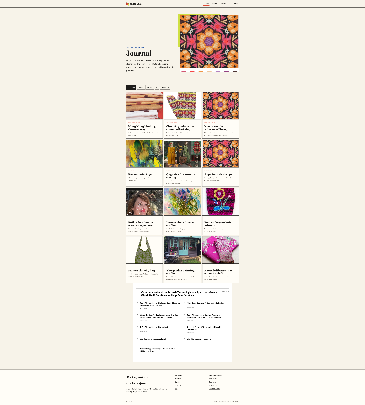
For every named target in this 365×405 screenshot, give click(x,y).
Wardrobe (165, 87)
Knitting (223, 3)
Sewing (214, 3)
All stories (131, 87)
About (236, 3)
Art (230, 3)
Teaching (212, 382)
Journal (206, 3)
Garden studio (214, 388)
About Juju (213, 379)
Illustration (213, 385)
